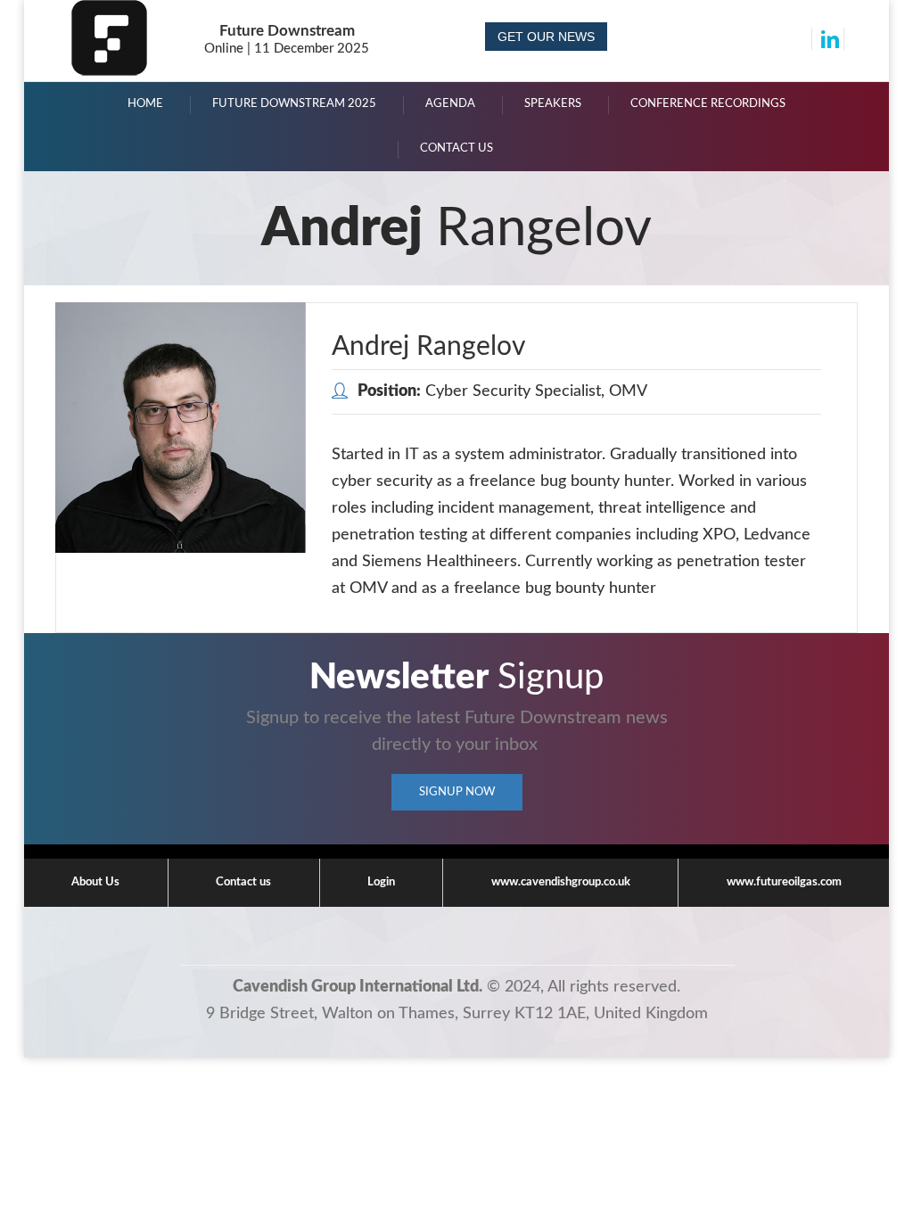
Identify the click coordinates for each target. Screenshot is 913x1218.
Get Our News (546, 36)
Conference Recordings (708, 104)
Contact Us (456, 148)
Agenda (450, 104)
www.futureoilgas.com (784, 882)
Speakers (552, 104)
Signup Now (457, 792)
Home (145, 104)
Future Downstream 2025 (294, 104)
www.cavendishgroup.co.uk (560, 882)
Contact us (243, 882)
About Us (95, 882)
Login (381, 882)
